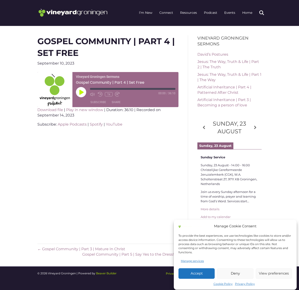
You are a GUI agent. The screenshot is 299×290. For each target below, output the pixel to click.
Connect (166, 13)
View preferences (274, 273)
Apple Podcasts (72, 124)
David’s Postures (212, 54)
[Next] (255, 127)
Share (116, 102)
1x (108, 94)
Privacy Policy (245, 284)
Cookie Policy (223, 284)
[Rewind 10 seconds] (100, 94)
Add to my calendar (216, 217)
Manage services (192, 261)
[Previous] (203, 127)
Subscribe (98, 102)
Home (247, 13)
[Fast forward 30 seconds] (118, 94)
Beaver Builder (106, 273)
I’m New (145, 13)
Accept (197, 273)
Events (229, 13)
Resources (188, 13)
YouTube (114, 124)
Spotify (96, 124)
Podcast (210, 13)
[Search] (259, 12)
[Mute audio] (93, 94)
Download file (50, 110)
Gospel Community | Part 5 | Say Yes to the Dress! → (130, 254)
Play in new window (84, 110)
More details (210, 209)
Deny (235, 273)
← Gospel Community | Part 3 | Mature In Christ (81, 249)
